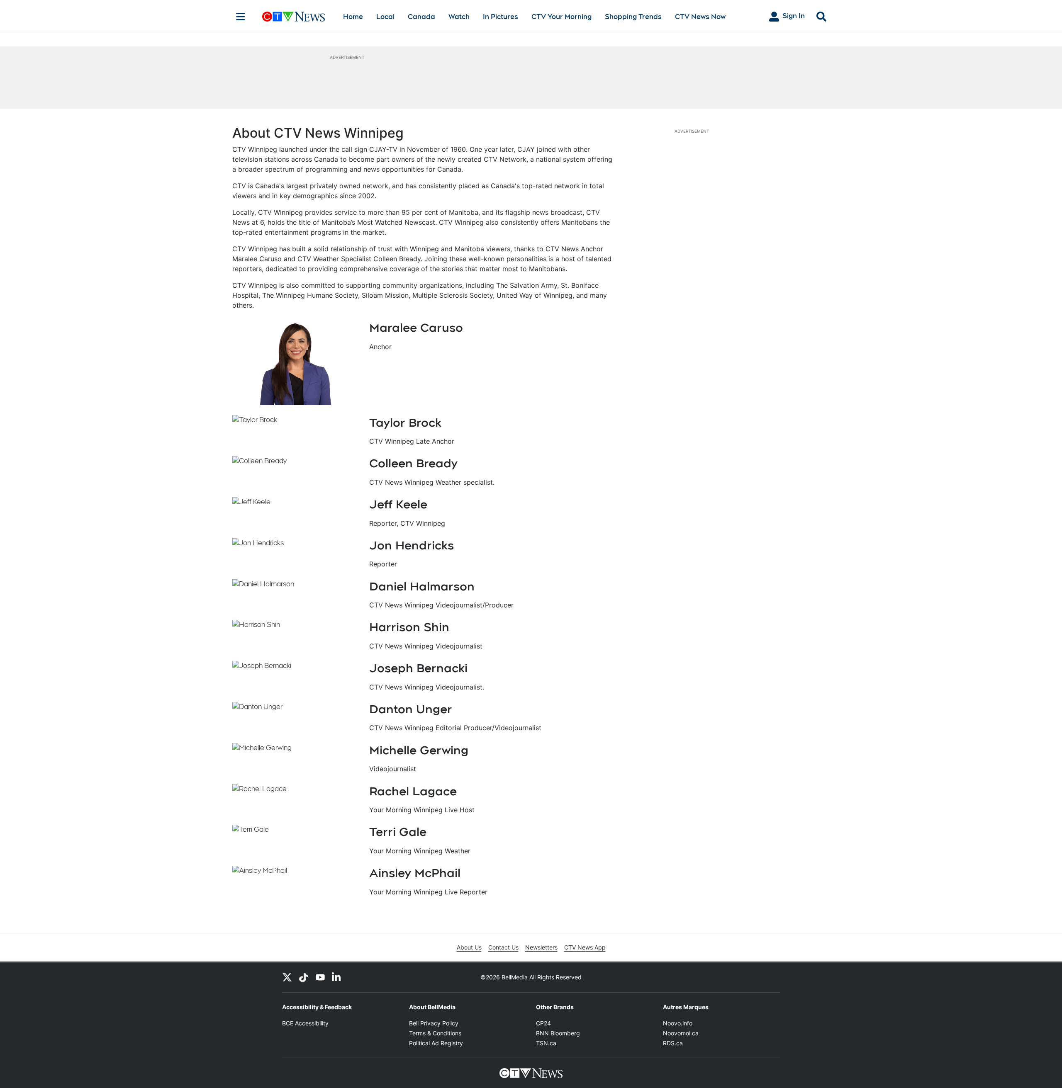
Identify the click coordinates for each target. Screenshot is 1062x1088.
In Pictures (500, 17)
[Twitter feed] (287, 977)
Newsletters (541, 947)
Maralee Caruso (416, 328)
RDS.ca (673, 1043)
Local (385, 17)
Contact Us (503, 947)
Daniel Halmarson (422, 586)
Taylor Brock (405, 422)
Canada (421, 17)
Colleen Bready (413, 463)
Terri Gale (397, 832)
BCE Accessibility (305, 1023)
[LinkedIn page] (337, 977)
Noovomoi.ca (681, 1033)
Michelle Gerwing (418, 750)
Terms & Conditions (435, 1033)
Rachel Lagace (413, 791)
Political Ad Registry (436, 1043)
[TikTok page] (304, 977)
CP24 (543, 1023)
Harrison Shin (409, 627)
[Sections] (240, 16)
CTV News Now (700, 17)
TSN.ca (546, 1043)
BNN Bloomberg (558, 1033)
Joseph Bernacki (418, 668)
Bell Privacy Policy (433, 1023)
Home (353, 17)
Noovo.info (677, 1023)
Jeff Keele (398, 504)
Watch (459, 17)
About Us (469, 947)
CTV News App (585, 947)
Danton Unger (410, 709)
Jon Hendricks (411, 545)
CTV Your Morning (561, 17)
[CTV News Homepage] (293, 17)
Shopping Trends (633, 17)
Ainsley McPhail (414, 873)
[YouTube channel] (320, 977)
